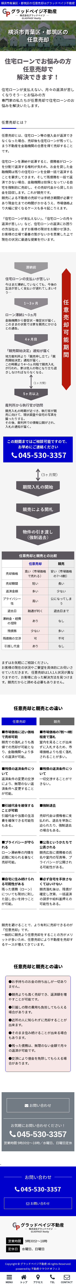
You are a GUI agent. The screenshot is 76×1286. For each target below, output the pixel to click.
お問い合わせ (40, 1105)
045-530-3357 (42, 455)
